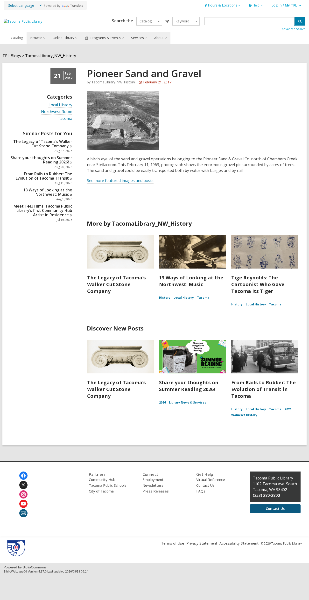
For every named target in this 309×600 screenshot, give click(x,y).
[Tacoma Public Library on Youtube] (23, 504)
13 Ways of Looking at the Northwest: (47, 192)
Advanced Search (293, 29)
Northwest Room (56, 112)
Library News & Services (187, 402)
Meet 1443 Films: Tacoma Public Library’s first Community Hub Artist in (43, 210)
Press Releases (155, 491)
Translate (76, 6)
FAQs (200, 491)
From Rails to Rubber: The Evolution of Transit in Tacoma (263, 389)
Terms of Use (172, 543)
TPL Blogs (11, 56)
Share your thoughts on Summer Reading (41, 160)
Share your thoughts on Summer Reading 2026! (188, 385)
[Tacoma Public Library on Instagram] (23, 494)
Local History (60, 105)
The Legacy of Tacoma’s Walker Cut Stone (42, 143)
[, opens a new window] (16, 555)
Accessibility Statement (239, 543)
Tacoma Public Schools (107, 485)
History (164, 298)
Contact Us (205, 485)
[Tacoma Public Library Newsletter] (23, 513)
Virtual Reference (210, 479)
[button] (222, 5)
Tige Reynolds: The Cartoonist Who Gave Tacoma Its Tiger (257, 284)
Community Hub (102, 479)
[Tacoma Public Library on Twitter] (23, 485)
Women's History (244, 415)
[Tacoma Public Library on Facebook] (23, 476)
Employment (152, 479)
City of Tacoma (101, 491)
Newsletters (152, 485)
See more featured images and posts (120, 180)
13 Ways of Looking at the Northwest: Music (191, 281)
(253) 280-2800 (266, 495)
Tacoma (65, 118)
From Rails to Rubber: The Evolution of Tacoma (44, 176)
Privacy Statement (201, 543)
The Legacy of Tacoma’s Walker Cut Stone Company (116, 284)
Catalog (17, 37)
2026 (162, 402)
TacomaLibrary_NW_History (50, 56)
